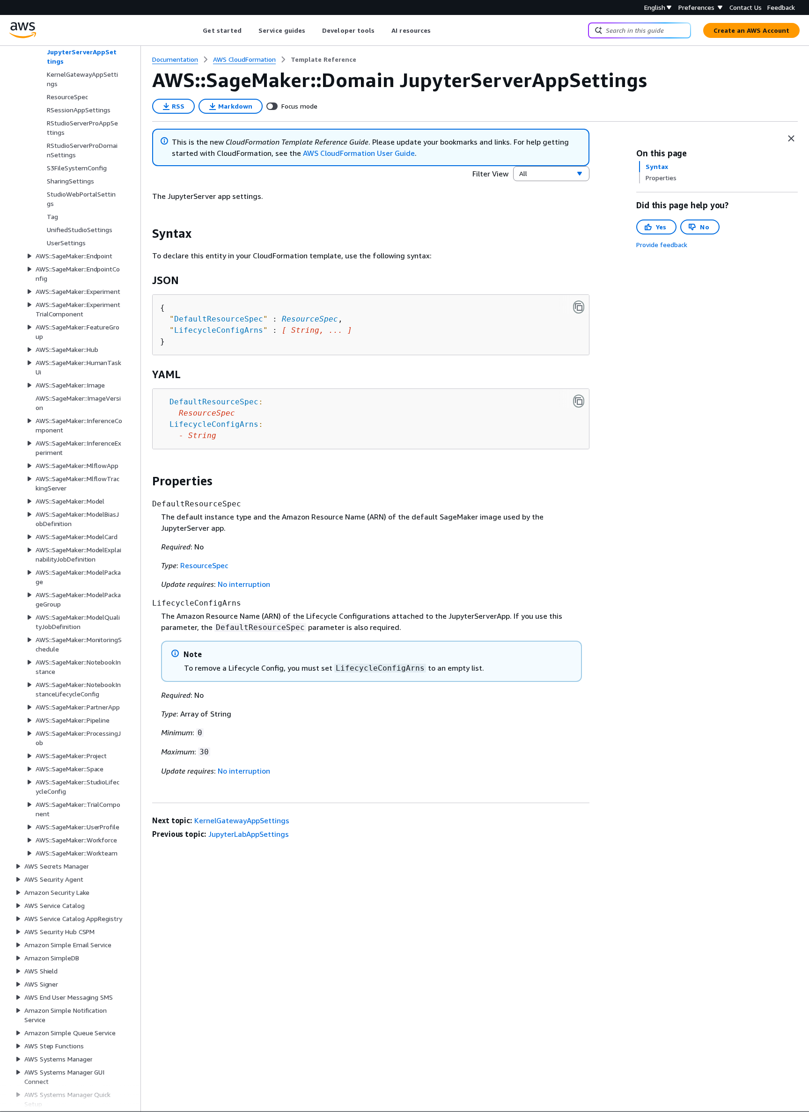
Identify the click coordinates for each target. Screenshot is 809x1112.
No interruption (244, 584)
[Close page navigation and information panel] (791, 138)
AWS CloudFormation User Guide (359, 153)
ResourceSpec (310, 319)
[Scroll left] (196, 30)
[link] (323, 59)
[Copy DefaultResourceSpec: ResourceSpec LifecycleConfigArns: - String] (578, 401)
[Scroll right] (438, 30)
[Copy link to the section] (144, 233)
